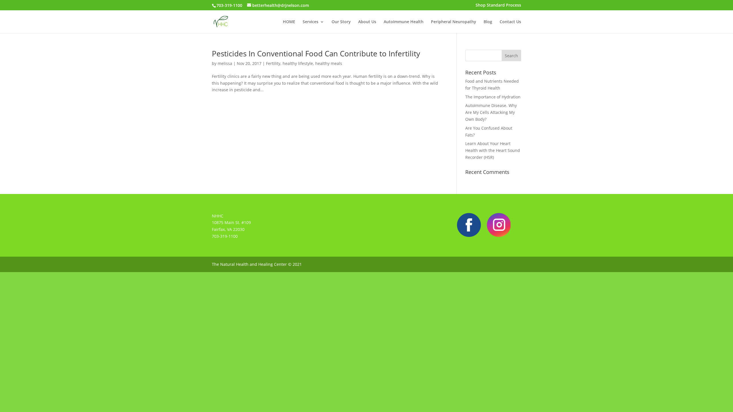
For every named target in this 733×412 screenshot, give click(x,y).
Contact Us (510, 22)
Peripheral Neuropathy (453, 22)
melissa (225, 63)
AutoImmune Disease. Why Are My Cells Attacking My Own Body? (491, 112)
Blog (488, 22)
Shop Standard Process (498, 5)
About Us (367, 22)
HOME (289, 22)
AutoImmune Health (403, 22)
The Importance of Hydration (493, 97)
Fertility (273, 63)
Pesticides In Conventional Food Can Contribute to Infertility (316, 53)
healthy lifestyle (298, 63)
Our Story (341, 22)
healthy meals (328, 63)
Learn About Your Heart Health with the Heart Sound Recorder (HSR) (492, 150)
